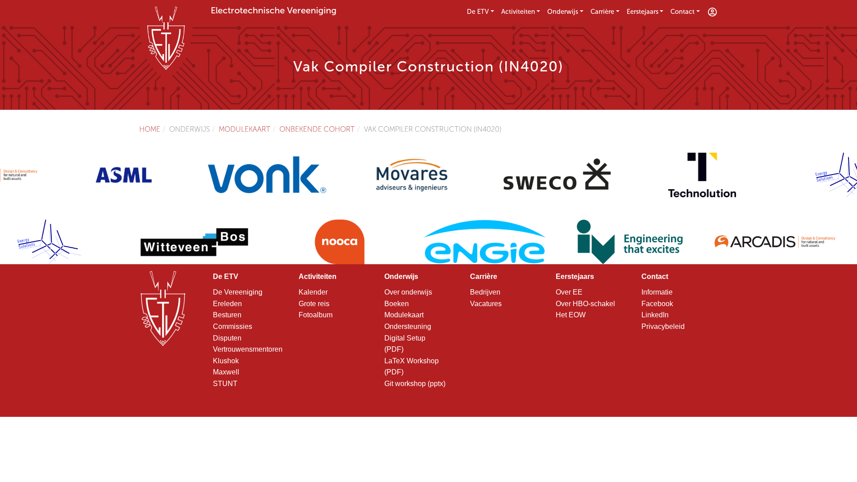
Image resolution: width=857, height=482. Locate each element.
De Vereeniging (237, 292)
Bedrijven (485, 292)
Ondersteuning (407, 326)
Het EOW (571, 315)
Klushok (226, 361)
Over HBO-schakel (585, 303)
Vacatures (486, 303)
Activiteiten (518, 12)
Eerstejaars (642, 12)
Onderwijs (562, 12)
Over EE (569, 292)
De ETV (478, 12)
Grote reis (314, 303)
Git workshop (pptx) (414, 383)
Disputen (227, 338)
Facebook (657, 303)
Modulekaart (244, 129)
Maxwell (226, 372)
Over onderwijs (408, 292)
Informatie (657, 292)
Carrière (602, 12)
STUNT (225, 383)
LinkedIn (655, 315)
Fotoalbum (316, 315)
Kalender (313, 292)
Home (149, 129)
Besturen (227, 315)
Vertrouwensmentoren (248, 349)
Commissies (232, 326)
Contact (682, 12)
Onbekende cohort (317, 129)
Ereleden (227, 303)
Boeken (396, 303)
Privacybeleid (663, 326)
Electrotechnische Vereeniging (274, 10)
